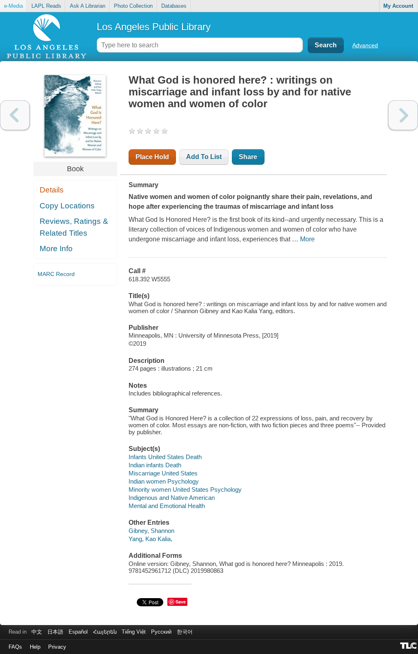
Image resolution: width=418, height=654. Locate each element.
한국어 (185, 632)
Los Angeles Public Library (154, 26)
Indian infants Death (155, 465)
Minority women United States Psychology (185, 489)
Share (248, 156)
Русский (161, 632)
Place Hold (152, 156)
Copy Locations (67, 205)
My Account (398, 6)
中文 (36, 632)
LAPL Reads (46, 6)
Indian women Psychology (164, 481)
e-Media (13, 6)
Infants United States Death (165, 456)
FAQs (15, 647)
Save (181, 602)
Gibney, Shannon (151, 530)
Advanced (365, 45)
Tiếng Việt (134, 632)
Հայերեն (105, 632)
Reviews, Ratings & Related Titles (74, 227)
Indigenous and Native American (172, 497)
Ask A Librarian (87, 6)
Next (403, 115)
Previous (15, 115)
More (307, 239)
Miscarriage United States (163, 473)
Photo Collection (133, 6)
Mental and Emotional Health (167, 505)
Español (78, 632)
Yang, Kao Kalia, (150, 538)
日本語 (55, 632)
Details (52, 190)
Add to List (204, 156)
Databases (174, 6)
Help (35, 647)
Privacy (57, 647)
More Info (56, 248)
